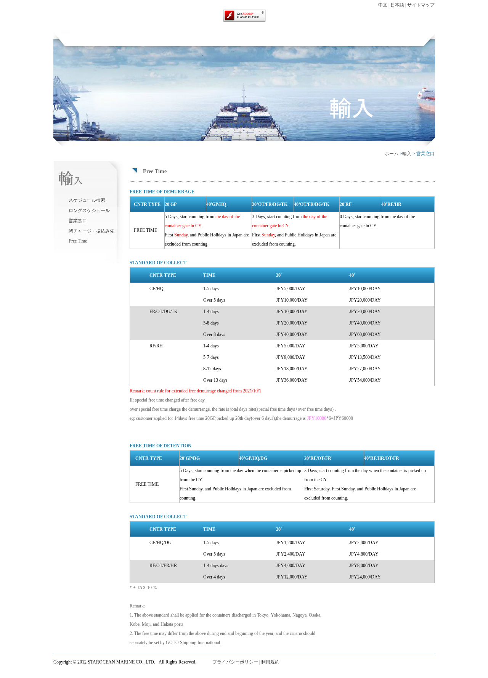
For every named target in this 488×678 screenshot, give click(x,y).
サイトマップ (421, 5)
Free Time (78, 241)
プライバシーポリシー (234, 662)
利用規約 (270, 662)
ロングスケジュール (89, 210)
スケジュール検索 (87, 200)
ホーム (391, 153)
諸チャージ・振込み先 (91, 231)
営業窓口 (78, 220)
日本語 (397, 5)
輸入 (406, 153)
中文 (382, 5)
